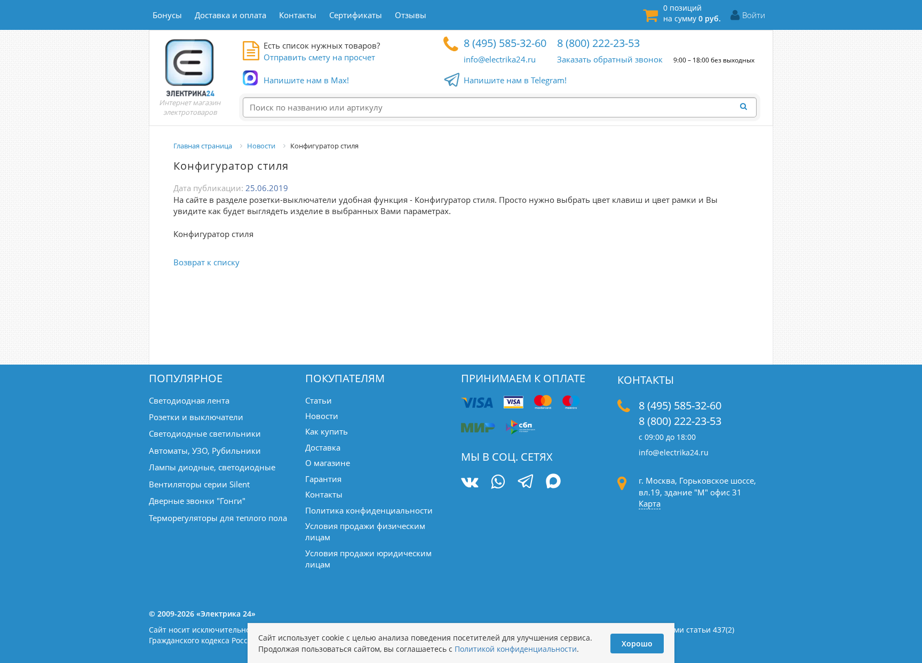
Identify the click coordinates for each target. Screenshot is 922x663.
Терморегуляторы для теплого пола (218, 517)
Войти (753, 15)
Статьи (318, 400)
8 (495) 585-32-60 (505, 43)
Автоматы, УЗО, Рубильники (205, 450)
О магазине (327, 462)
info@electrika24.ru (500, 59)
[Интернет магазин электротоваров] (189, 67)
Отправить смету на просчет (319, 57)
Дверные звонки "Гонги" (197, 500)
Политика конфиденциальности (369, 510)
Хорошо (637, 643)
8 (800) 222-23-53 (598, 43)
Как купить (326, 431)
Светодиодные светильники (205, 433)
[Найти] (746, 107)
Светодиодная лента (189, 400)
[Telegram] (525, 482)
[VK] (469, 481)
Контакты (324, 494)
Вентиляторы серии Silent (199, 484)
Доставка (322, 447)
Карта (650, 503)
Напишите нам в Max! (306, 80)
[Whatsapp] (498, 481)
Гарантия (323, 478)
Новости (321, 416)
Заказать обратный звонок (610, 59)
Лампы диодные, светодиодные (212, 467)
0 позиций (692, 13)
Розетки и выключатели (196, 417)
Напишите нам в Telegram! (515, 80)
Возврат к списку (206, 262)
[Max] (553, 482)
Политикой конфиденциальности (516, 649)
